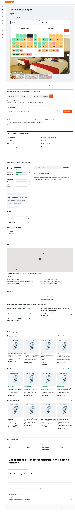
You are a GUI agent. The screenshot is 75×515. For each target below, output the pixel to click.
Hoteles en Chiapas (44, 507)
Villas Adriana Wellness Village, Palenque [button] (62, 420)
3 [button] (24, 36)
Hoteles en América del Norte (23, 507)
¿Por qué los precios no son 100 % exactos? (20, 499)
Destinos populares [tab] (33, 468)
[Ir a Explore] (2, 20)
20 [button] (35, 43)
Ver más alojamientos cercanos (65, 335)
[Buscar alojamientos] (2, 9)
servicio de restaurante (13, 197)
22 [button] (17, 46)
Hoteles (14, 507)
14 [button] (14, 43)
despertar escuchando (13, 207)
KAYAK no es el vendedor (15, 494)
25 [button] (28, 46)
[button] (2, 2)
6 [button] (43, 39)
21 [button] (14, 46)
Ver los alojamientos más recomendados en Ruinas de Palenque (57, 400)
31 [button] (57, 50)
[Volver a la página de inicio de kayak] (9, 2)
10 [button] (24, 39)
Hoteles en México (35, 507)
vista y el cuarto (23, 197)
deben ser (10, 203)
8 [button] (17, 39)
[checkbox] (14, 232)
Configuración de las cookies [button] (13, 124)
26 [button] (31, 46)
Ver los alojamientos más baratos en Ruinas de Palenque (59, 368)
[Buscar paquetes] (2, 16)
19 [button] (31, 43)
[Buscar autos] (2, 12)
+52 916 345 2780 (15, 17)
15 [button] (17, 43)
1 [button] (17, 36)
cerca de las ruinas (21, 194)
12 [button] (31, 39)
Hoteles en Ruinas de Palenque (18, 477)
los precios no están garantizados (40, 489)
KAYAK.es (9, 507)
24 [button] (24, 46)
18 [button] (28, 43)
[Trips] (2, 30)
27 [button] (35, 46)
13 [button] (35, 39)
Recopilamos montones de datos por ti (18, 497)
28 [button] (14, 50)
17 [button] (24, 43)
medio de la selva (21, 200)
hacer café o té (17, 203)
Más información (50, 119)
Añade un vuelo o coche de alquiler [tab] (18, 468)
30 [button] (21, 50)
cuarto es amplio (11, 200)
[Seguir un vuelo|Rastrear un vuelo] (2, 23)
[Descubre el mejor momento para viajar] (2, 26)
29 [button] (17, 50)
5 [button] (31, 36)
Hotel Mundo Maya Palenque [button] (15, 353)
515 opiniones (23, 13)
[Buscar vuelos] (2, 6)
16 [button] (21, 43)
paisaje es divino (11, 194)
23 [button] (21, 46)
